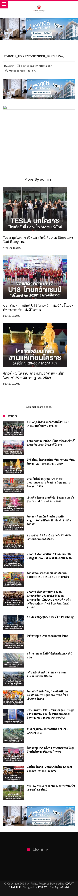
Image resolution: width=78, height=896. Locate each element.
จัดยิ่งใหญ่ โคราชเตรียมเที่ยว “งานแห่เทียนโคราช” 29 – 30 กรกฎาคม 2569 (34, 375)
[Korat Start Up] (39, 4)
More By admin (37, 180)
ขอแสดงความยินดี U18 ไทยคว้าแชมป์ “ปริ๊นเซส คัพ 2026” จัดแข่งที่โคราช (38, 307)
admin (10, 65)
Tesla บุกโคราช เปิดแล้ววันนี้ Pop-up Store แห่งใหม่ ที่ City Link (38, 240)
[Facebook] (39, 892)
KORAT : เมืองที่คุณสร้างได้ (53, 887)
